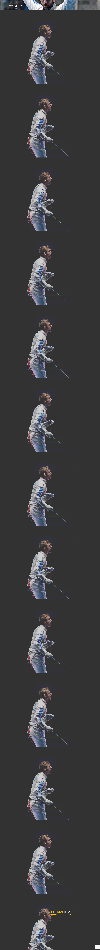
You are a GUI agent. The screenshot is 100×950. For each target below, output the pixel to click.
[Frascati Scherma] (16, 5)
